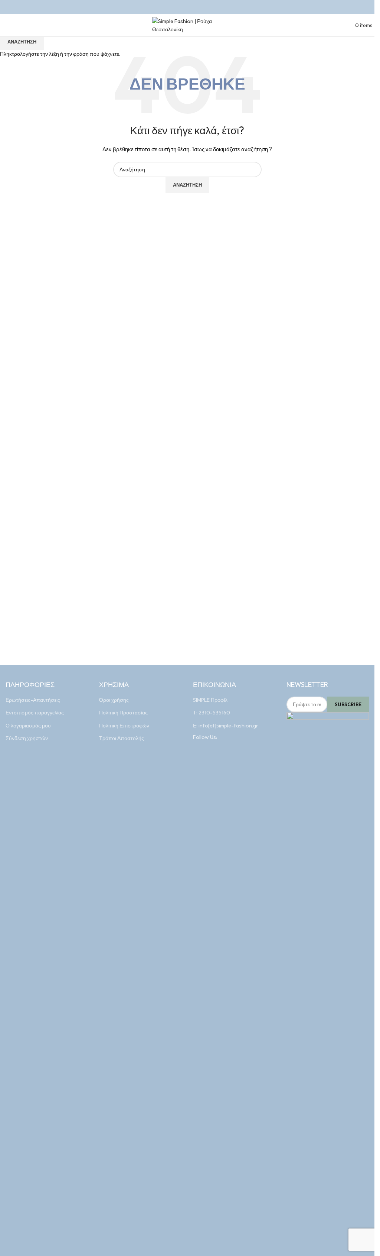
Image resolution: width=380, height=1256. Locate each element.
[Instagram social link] (192, 7)
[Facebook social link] (182, 7)
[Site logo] (187, 24)
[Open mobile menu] (4, 25)
